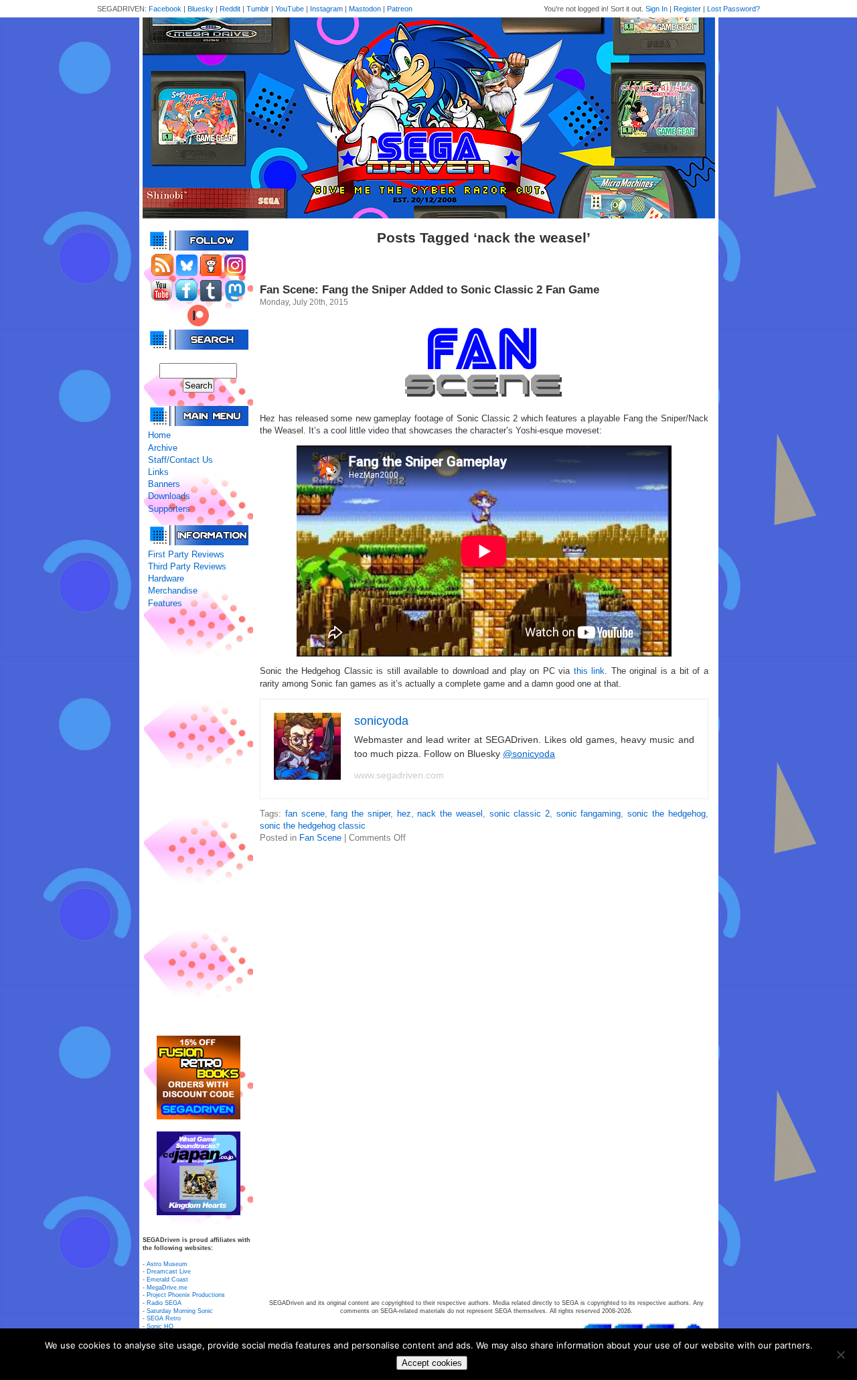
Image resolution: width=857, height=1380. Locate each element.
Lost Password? (733, 9)
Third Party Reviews (187, 566)
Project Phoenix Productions (186, 1295)
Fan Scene (320, 838)
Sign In (656, 9)
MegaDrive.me (167, 1287)
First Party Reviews (186, 554)
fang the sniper (360, 814)
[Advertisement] (198, 823)
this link (589, 671)
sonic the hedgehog (666, 814)
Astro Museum (167, 1264)
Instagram (326, 9)
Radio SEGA (164, 1303)
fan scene (305, 814)
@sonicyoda (529, 753)
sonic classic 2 (519, 814)
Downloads (169, 496)
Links (158, 472)
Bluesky (200, 9)
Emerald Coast (167, 1279)
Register (687, 9)
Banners (164, 484)
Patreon (399, 9)
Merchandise (173, 590)
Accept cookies (432, 1363)
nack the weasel (449, 814)
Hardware (166, 578)
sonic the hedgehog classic (313, 826)
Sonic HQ (160, 1326)
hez (404, 814)
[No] (840, 1354)
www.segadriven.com (399, 775)
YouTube (289, 9)
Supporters (169, 509)
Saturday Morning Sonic (180, 1311)
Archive (162, 448)
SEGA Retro (164, 1318)
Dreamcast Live (169, 1271)
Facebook (165, 9)
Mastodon (365, 9)
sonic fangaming (588, 814)
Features (165, 603)
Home (159, 435)
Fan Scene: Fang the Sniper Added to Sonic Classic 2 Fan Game (429, 289)
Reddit (230, 9)
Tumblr (257, 9)
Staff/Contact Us (180, 460)
